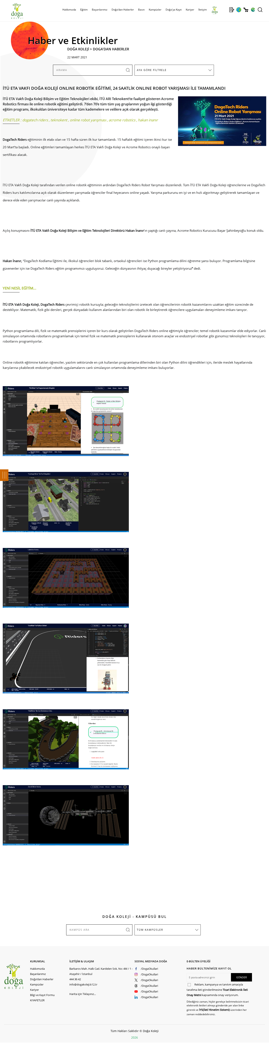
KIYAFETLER (37, 1000)
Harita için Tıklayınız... (82, 994)
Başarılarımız (38, 974)
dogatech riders (35, 120)
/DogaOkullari (149, 969)
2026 (134, 1037)
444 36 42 (75, 979)
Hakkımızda (37, 969)
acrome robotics (122, 120)
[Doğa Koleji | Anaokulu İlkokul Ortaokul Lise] (12, 11)
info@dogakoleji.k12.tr (83, 984)
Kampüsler (155, 9)
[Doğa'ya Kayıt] (231, 9)
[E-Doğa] (253, 9)
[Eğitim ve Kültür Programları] (238, 9)
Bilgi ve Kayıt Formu (42, 995)
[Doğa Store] (245, 9)
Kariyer (190, 9)
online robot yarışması (88, 120)
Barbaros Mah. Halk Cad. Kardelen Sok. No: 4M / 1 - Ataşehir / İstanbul (101, 971)
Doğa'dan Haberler (123, 9)
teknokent (58, 120)
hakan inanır (148, 120)
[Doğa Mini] (224, 9)
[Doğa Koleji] (17, 976)
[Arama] (260, 9)
